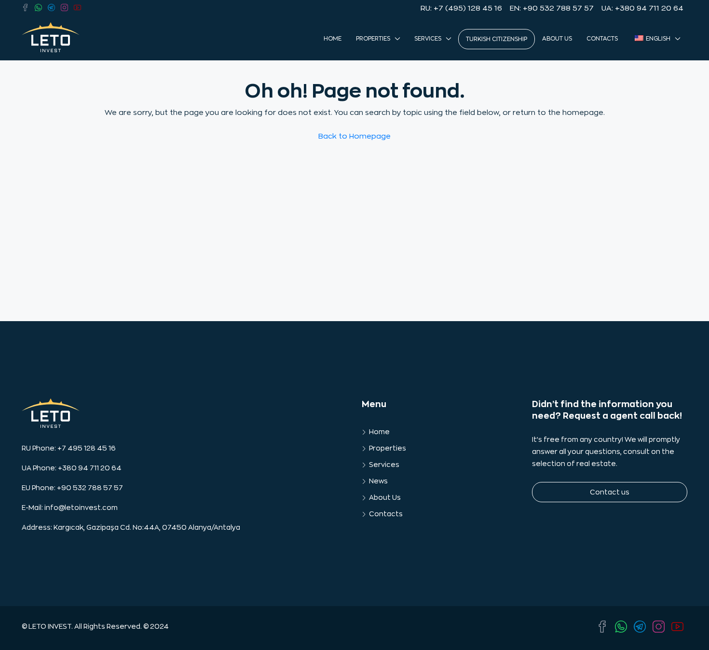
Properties (373, 39)
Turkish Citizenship (496, 39)
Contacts (602, 39)
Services (427, 39)
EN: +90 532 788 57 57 (552, 8)
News (378, 481)
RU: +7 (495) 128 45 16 (461, 8)
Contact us (609, 492)
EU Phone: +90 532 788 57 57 (72, 487)
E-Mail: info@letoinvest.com (70, 507)
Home (332, 39)
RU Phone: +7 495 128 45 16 (69, 448)
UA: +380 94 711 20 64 (642, 8)
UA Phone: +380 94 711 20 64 (72, 468)
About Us (557, 39)
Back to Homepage (354, 136)
